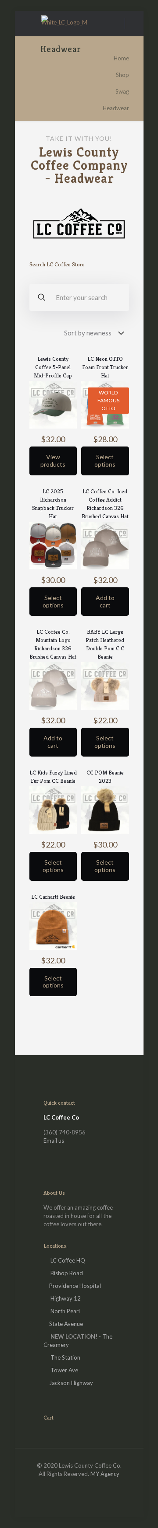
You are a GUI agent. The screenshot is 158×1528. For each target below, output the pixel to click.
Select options (104, 460)
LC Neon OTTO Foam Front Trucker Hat (105, 367)
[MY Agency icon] (88, 1486)
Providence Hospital (75, 1285)
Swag (122, 91)
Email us (53, 1140)
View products (52, 460)
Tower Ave (64, 1370)
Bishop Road (66, 1273)
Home (121, 58)
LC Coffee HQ (67, 1260)
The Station (65, 1357)
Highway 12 (65, 1298)
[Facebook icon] (70, 1486)
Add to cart (105, 601)
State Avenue (66, 1323)
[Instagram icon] (79, 1486)
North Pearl (65, 1311)
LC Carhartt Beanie (53, 896)
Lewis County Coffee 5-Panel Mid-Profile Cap (53, 367)
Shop (122, 74)
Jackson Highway (71, 1382)
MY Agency (104, 1473)
